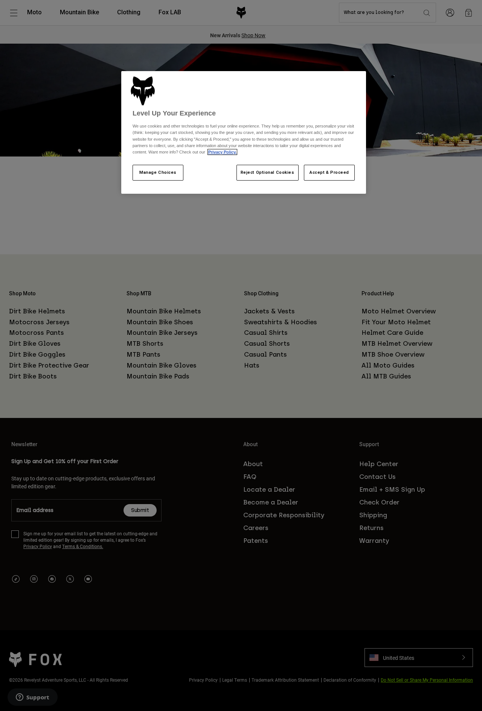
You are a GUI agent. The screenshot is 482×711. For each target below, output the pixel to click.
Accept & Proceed (329, 172)
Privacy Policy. (222, 152)
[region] (243, 132)
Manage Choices (158, 172)
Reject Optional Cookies (267, 172)
